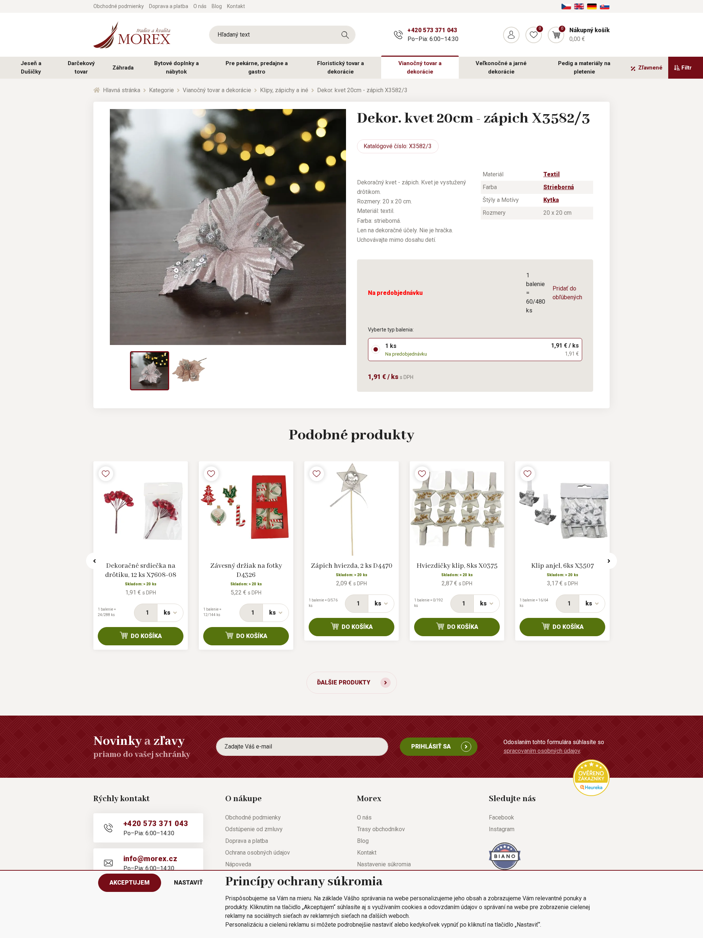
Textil (551, 174)
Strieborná (558, 187)
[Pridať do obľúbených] (105, 473)
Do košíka (146, 636)
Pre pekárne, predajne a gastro (257, 67)
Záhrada (123, 67)
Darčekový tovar (81, 67)
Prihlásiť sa (431, 746)
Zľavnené (650, 67)
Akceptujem (129, 882)
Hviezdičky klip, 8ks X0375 (457, 566)
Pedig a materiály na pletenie (584, 67)
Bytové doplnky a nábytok (176, 67)
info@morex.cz (150, 858)
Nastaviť (188, 882)
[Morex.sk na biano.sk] (505, 855)
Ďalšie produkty (343, 682)
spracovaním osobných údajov (541, 750)
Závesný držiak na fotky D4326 (246, 570)
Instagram (501, 829)
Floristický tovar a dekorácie (340, 67)
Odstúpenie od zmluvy (254, 829)
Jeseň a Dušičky (31, 67)
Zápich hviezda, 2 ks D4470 (352, 566)
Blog (217, 6)
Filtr (686, 67)
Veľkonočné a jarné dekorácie (501, 67)
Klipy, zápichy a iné (284, 90)
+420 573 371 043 (432, 30)
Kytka (551, 199)
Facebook (501, 817)
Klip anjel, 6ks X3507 (562, 566)
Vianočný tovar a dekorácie (420, 67)
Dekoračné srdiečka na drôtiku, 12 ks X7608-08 (140, 570)
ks (167, 612)
